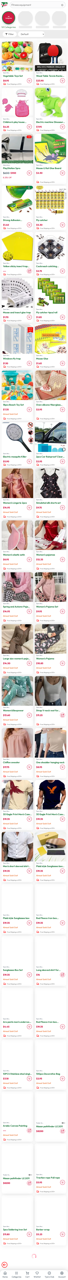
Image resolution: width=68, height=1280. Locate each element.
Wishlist (37, 1277)
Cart (27, 1277)
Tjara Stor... (6, 73)
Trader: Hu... (39, 1123)
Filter (11, 34)
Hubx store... (6, 165)
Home (5, 1277)
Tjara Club (49, 1277)
